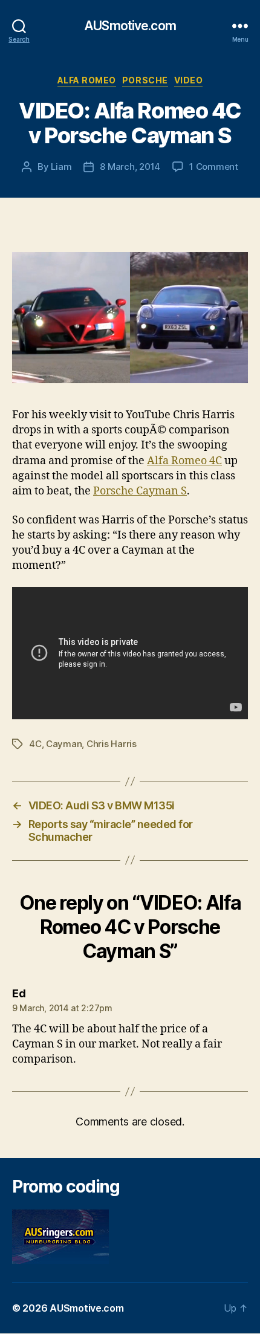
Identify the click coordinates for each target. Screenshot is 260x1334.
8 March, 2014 (130, 166)
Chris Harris (111, 744)
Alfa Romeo (86, 80)
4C (35, 744)
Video (188, 80)
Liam (61, 166)
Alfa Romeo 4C (184, 461)
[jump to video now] (130, 317)
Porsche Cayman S (140, 491)
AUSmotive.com (130, 25)
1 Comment (213, 166)
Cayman (64, 744)
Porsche (145, 80)
